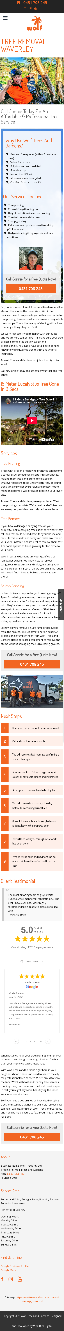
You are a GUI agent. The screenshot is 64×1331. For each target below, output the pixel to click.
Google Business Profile (15, 1266)
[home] (34, 30)
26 (40, 1041)
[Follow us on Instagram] (30, 8)
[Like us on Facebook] (25, 8)
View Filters (32, 961)
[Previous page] (16, 1041)
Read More (14, 1024)
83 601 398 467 (15, 1174)
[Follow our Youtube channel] (35, 8)
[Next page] (47, 1041)
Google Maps (8, 1270)
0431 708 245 (31, 288)
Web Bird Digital (42, 1326)
